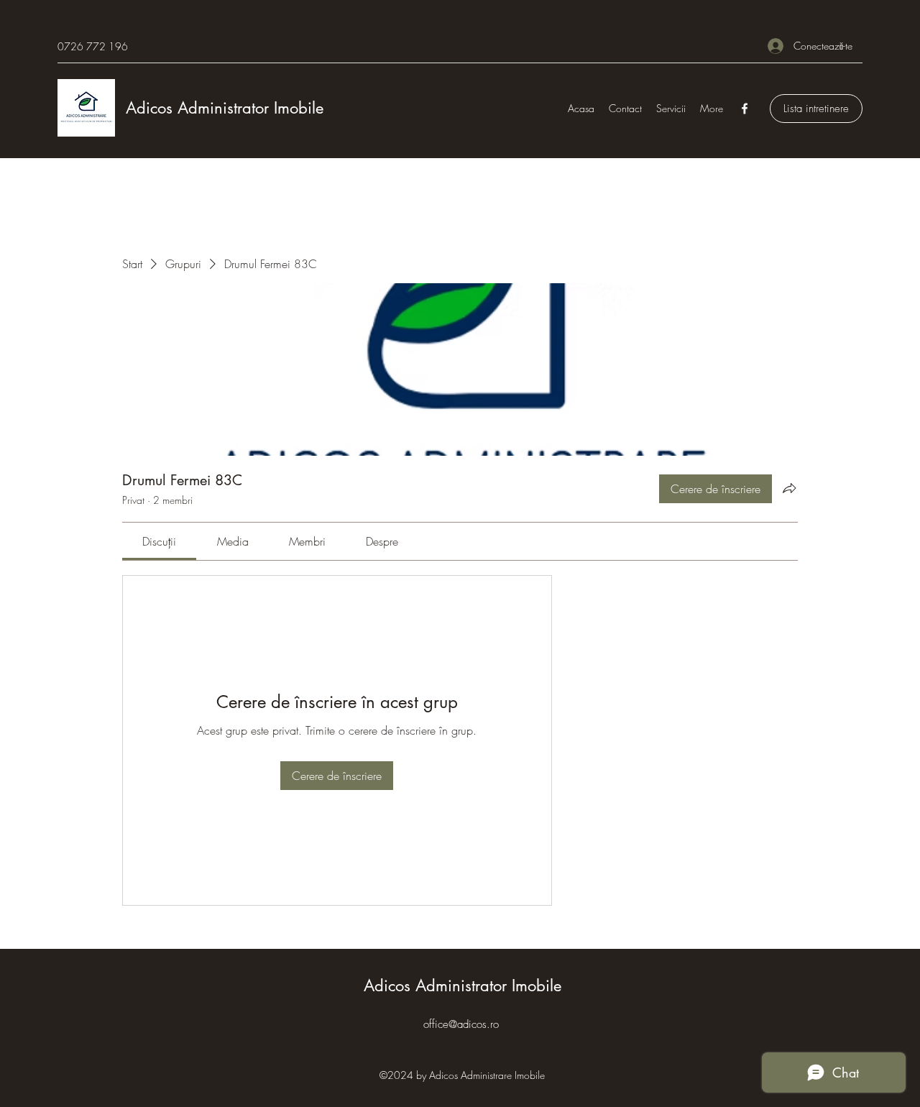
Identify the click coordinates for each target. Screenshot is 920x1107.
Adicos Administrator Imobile (224, 108)
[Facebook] (744, 108)
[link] (159, 541)
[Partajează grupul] (789, 488)
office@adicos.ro (461, 1024)
